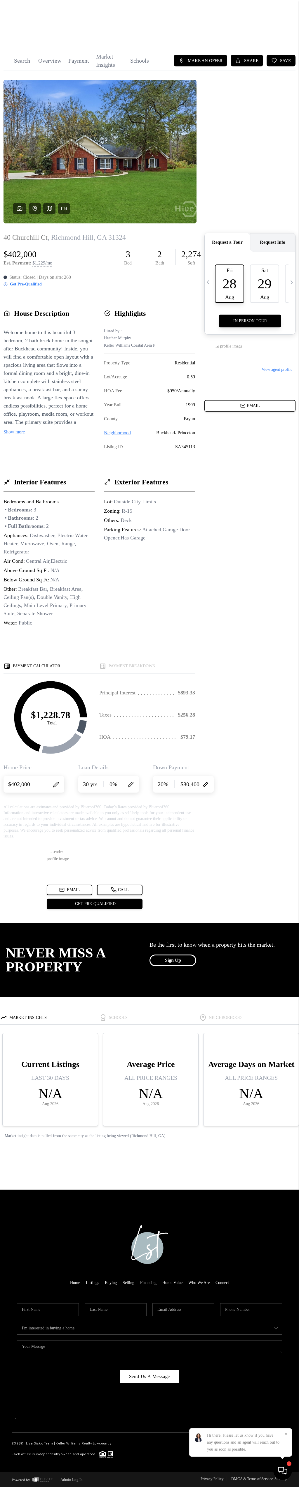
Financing (148, 1282)
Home (75, 1282)
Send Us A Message (149, 1376)
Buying (111, 1282)
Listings (92, 1282)
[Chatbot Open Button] (282, 1470)
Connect (222, 1282)
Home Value (172, 1282)
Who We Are (199, 1282)
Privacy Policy (212, 1479)
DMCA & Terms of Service (252, 1479)
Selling (128, 1282)
